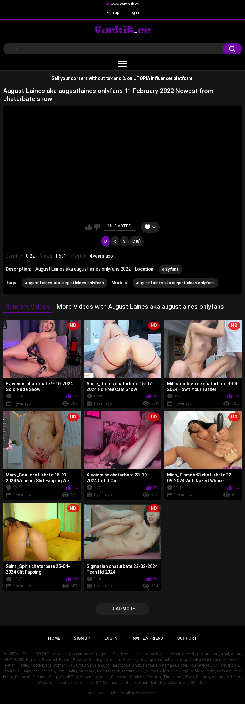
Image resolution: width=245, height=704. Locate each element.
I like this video (88, 227)
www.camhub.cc (125, 4)
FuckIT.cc (116, 693)
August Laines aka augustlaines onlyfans (64, 283)
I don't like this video (97, 227)
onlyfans (170, 269)
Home (54, 638)
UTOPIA (141, 78)
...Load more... (123, 608)
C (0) (136, 241)
